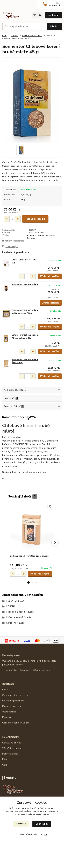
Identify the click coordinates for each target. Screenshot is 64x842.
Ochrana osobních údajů (15, 722)
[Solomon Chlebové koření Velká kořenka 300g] (6, 313)
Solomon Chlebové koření (25, 284)
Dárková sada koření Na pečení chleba (29, 556)
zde (45, 834)
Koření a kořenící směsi (32, 35)
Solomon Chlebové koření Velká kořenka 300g (25, 312)
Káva (5, 759)
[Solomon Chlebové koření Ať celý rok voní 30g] (6, 338)
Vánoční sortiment (12, 748)
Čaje (4, 764)
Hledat (54, 26)
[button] (28, 582)
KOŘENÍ (14, 35)
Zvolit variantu (50, 302)
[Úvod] (14, 15)
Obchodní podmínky (13, 700)
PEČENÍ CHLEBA (15, 601)
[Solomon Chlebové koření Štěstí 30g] (6, 363)
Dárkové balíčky (10, 753)
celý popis (52, 180)
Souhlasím (41, 823)
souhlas (49, 808)
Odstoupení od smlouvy (15, 695)
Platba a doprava (11, 706)
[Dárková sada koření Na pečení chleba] (32, 528)
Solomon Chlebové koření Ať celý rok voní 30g (25, 336)
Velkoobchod (9, 711)
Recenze (7, 717)
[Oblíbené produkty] (34, 14)
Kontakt (6, 689)
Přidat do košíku (35, 218)
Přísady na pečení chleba (20, 611)
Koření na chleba (15, 622)
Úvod (4, 35)
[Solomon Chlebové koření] (6, 287)
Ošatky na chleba (11, 742)
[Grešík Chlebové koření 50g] (6, 263)
